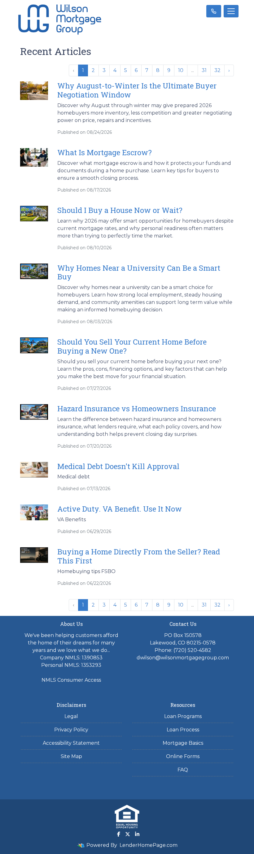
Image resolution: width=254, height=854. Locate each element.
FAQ (182, 770)
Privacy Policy (71, 730)
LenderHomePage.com (148, 845)
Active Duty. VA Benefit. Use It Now (119, 509)
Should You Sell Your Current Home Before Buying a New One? (132, 346)
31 (204, 70)
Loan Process (183, 730)
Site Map (71, 756)
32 (217, 70)
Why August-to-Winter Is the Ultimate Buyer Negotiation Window (137, 90)
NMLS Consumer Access (71, 680)
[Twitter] (127, 834)
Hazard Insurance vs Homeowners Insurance (136, 408)
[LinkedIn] (137, 834)
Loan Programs (183, 716)
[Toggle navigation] (231, 11)
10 (180, 70)
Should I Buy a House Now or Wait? (119, 210)
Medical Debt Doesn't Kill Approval (118, 466)
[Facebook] (118, 834)
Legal (71, 716)
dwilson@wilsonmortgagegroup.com (183, 658)
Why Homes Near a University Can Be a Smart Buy (138, 272)
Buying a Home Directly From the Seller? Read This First (138, 556)
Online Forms (182, 756)
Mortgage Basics (183, 743)
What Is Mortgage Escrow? (104, 152)
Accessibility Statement (71, 743)
